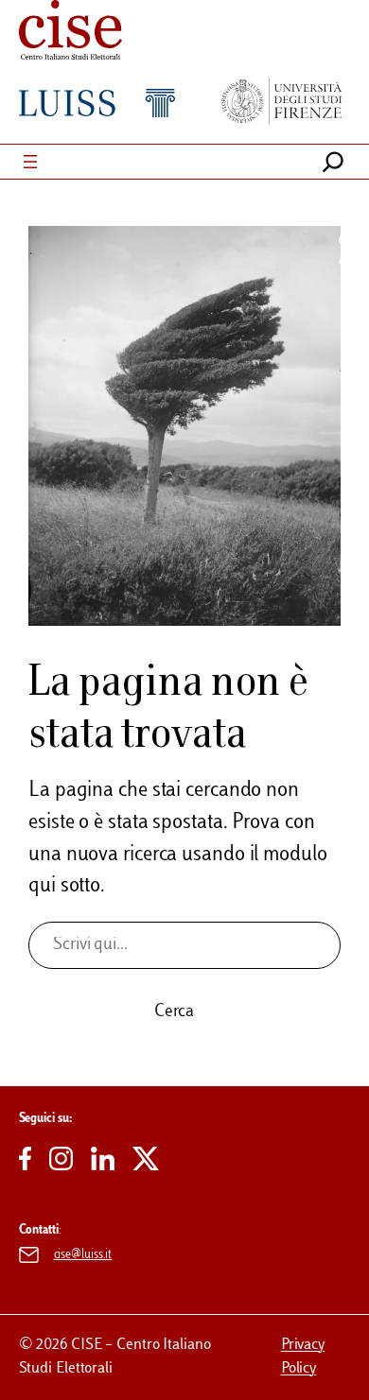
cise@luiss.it (83, 1255)
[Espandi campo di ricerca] (333, 162)
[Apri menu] (30, 161)
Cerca (174, 1012)
